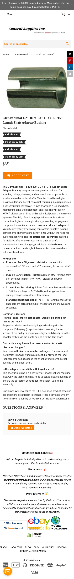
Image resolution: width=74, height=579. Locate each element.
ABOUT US (16, 547)
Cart (68, 14)
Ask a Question (23, 427)
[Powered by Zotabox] (70, 74)
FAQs (36, 547)
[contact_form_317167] (7, 571)
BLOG (28, 547)
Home (6, 54)
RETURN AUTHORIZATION (33, 551)
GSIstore (35, 560)
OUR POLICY (48, 547)
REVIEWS (62, 547)
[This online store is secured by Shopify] (34, 538)
